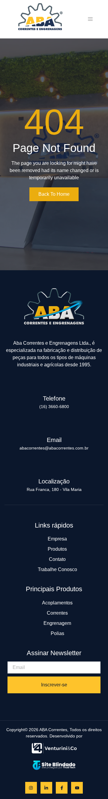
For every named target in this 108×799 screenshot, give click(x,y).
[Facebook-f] (62, 788)
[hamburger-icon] (90, 19)
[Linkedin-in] (46, 788)
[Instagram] (31, 788)
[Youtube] (77, 788)
